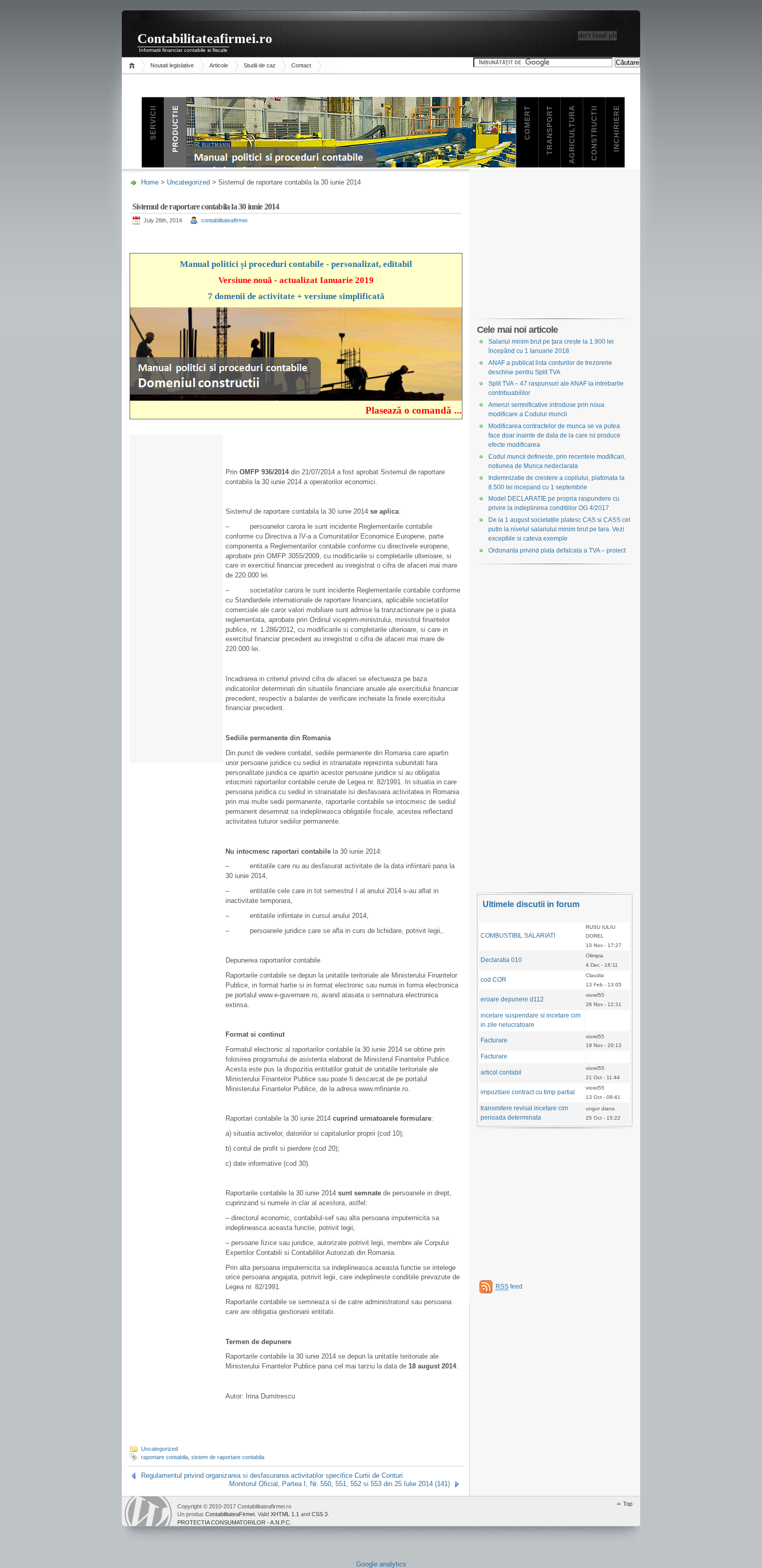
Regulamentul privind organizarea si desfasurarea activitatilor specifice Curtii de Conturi (272, 1475)
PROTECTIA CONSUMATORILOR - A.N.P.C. (234, 1522)
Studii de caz (260, 65)
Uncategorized (188, 182)
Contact (301, 65)
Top (627, 1504)
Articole (218, 65)
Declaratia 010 (501, 960)
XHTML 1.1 (285, 1514)
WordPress (148, 1511)
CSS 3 (320, 1514)
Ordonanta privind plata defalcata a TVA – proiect (557, 550)
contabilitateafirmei (224, 220)
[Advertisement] (176, 605)
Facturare (494, 1040)
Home (133, 66)
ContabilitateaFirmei (230, 1514)
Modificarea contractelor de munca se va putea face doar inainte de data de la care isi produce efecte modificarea (554, 435)
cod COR (493, 979)
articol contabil (501, 1072)
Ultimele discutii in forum (531, 904)
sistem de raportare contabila (227, 1457)
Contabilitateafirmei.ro (204, 38)
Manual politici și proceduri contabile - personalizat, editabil (296, 264)
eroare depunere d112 (512, 999)
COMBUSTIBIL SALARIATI (518, 935)
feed (509, 1286)
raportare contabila (164, 1457)
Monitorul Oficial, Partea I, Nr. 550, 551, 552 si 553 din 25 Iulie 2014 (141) (339, 1484)
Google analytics (381, 1564)
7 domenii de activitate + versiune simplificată (296, 296)
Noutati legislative (172, 65)
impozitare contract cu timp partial (528, 1092)
